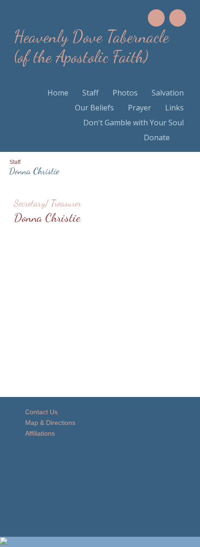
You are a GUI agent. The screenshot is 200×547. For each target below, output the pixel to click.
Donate (157, 137)
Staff (90, 93)
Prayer (139, 108)
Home (57, 93)
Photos (125, 93)
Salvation (168, 93)
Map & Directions (48, 422)
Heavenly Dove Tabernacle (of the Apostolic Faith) (91, 47)
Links (174, 108)
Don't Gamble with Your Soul (133, 122)
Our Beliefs (94, 108)
